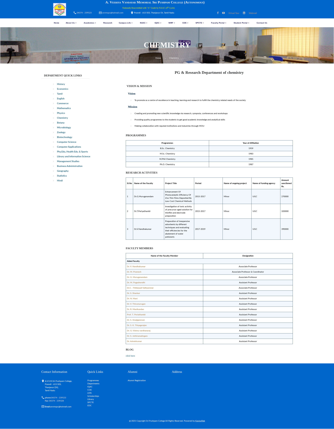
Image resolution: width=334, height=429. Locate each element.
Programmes (93, 380)
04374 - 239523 (84, 13)
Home (158, 58)
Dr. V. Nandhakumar (136, 266)
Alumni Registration (137, 380)
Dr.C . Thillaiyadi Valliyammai (140, 288)
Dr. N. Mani (132, 299)
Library (90, 399)
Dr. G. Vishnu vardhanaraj (138, 331)
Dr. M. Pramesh (134, 272)
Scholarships (93, 396)
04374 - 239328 (54, 401)
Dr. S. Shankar (133, 293)
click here (130, 356)
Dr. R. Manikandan (135, 309)
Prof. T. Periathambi (136, 315)
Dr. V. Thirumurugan (136, 304)
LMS (89, 393)
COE (89, 390)
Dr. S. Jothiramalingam (137, 336)
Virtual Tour (233, 13)
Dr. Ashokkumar (134, 341)
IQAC (90, 387)
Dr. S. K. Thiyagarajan (137, 325)
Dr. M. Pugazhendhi (136, 283)
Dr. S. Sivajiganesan (136, 320)
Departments (93, 384)
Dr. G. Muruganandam (137, 277)
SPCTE (90, 402)
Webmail (253, 13)
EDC (89, 405)
